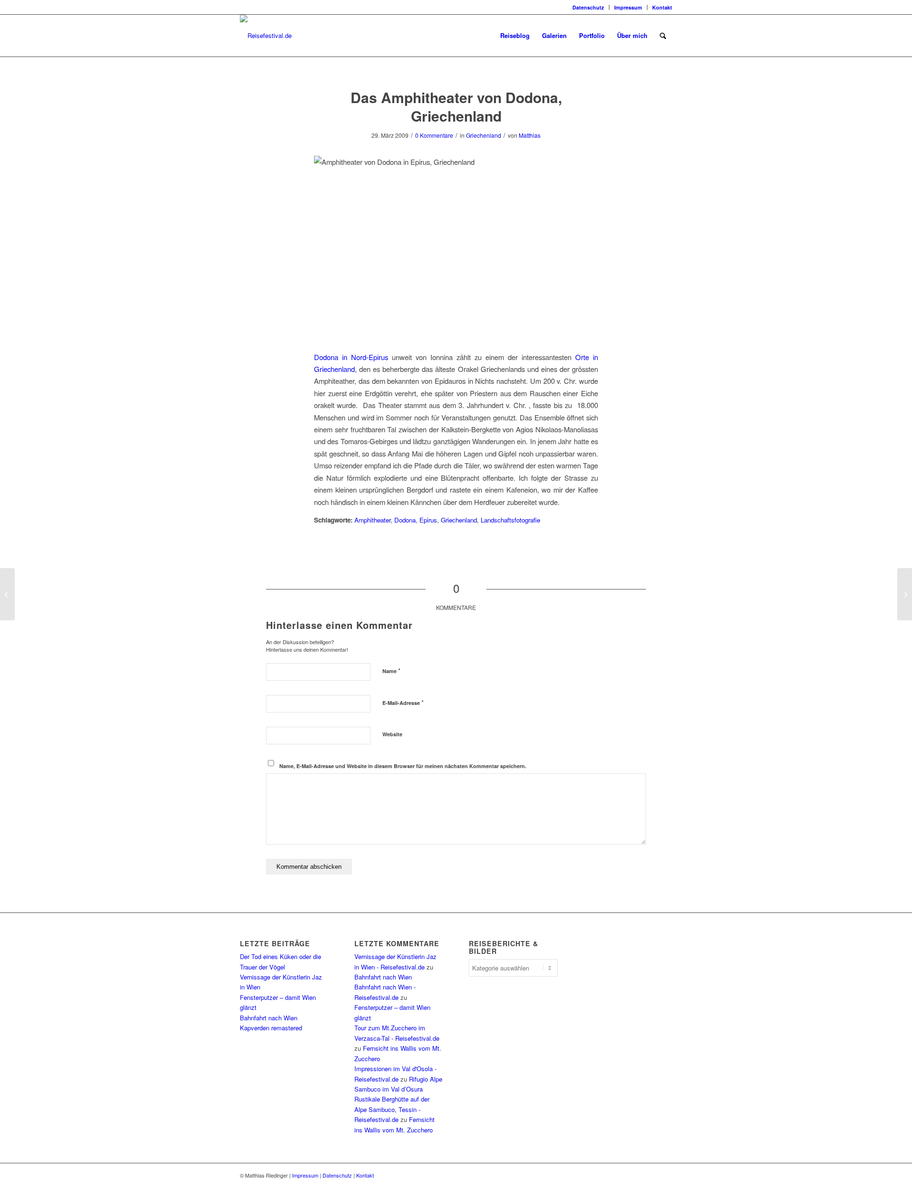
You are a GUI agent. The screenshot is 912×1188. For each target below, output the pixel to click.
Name (391, 670)
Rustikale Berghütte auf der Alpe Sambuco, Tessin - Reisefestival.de (391, 1109)
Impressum (628, 7)
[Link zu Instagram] (243, 7)
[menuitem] (588, 7)
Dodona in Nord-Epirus (351, 357)
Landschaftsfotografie (510, 519)
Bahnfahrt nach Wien (268, 1017)
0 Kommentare (434, 135)
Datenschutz (588, 7)
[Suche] (663, 36)
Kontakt (662, 7)
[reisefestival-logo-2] (266, 36)
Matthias (530, 135)
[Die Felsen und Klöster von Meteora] (7, 594)
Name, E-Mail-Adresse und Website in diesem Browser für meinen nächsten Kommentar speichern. (402, 766)
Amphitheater (372, 519)
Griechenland (483, 135)
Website (392, 734)
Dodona (405, 519)
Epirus (428, 519)
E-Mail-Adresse (403, 702)
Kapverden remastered (271, 1027)
